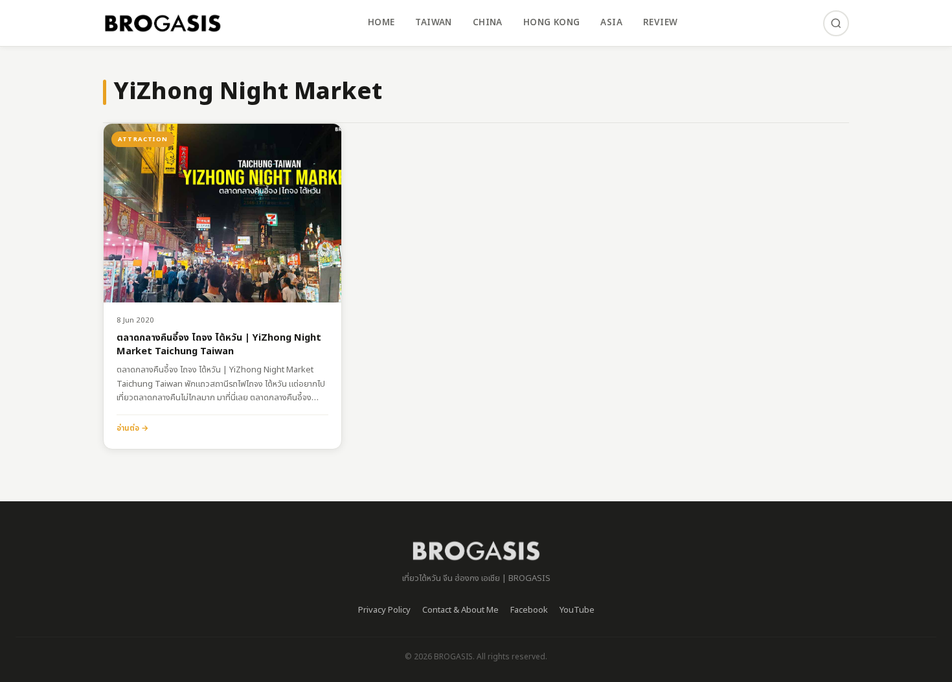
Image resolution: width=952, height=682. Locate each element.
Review (660, 22)
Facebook (529, 610)
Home (381, 22)
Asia (611, 22)
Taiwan (433, 22)
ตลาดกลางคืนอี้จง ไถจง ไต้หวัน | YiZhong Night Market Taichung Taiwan (219, 345)
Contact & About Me (460, 610)
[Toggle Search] (836, 23)
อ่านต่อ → (132, 428)
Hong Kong (551, 22)
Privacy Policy (384, 610)
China (488, 22)
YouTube (577, 610)
